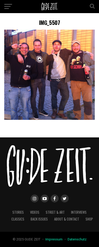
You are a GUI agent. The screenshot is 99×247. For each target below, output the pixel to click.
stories (18, 212)
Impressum (54, 239)
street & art (55, 212)
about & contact (66, 219)
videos (34, 212)
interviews (79, 212)
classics (17, 219)
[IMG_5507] (49, 118)
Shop (89, 219)
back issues (39, 219)
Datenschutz (77, 239)
